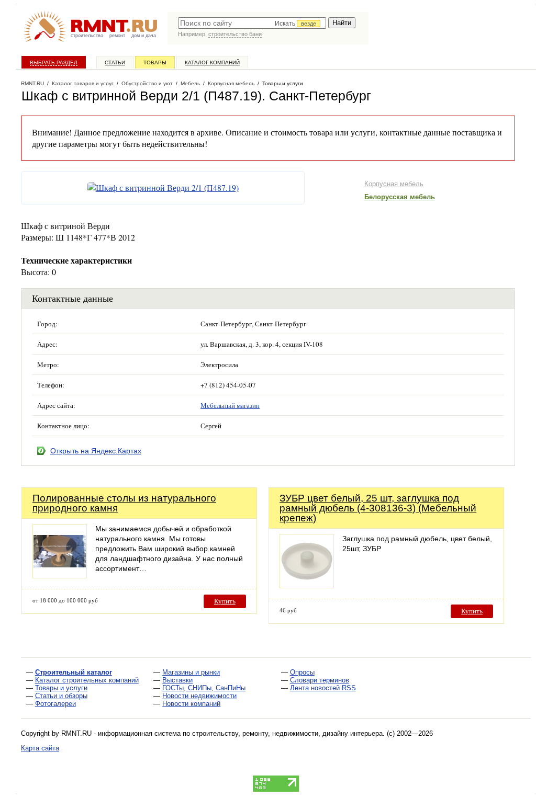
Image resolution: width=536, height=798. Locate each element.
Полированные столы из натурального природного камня (124, 503)
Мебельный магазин (230, 405)
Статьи (115, 62)
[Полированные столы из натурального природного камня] (59, 575)
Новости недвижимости (199, 696)
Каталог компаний (212, 62)
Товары (154, 62)
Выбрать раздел (53, 62)
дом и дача (143, 35)
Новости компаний (191, 704)
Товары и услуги (61, 688)
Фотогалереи (55, 704)
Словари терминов (319, 680)
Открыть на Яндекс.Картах (95, 451)
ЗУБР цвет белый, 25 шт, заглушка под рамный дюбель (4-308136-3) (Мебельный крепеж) (378, 508)
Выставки (177, 680)
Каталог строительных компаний (87, 680)
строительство (87, 35)
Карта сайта (40, 748)
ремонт (117, 35)
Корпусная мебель (393, 184)
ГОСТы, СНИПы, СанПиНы (203, 688)
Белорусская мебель (399, 197)
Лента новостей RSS (323, 688)
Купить (225, 601)
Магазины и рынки (191, 672)
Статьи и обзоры (61, 696)
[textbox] (252, 23)
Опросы (302, 672)
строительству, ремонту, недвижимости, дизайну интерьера (287, 733)
